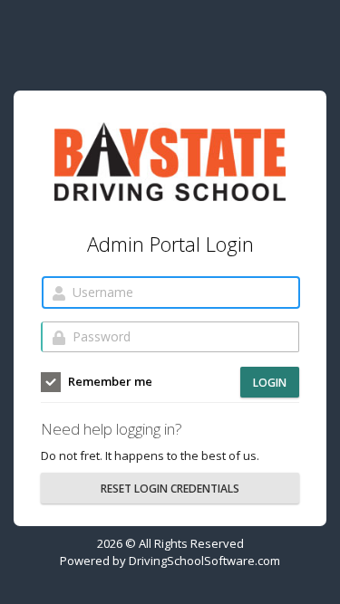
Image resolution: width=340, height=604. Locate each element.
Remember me (108, 381)
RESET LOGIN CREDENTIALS (170, 488)
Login (270, 382)
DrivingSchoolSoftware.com (204, 560)
